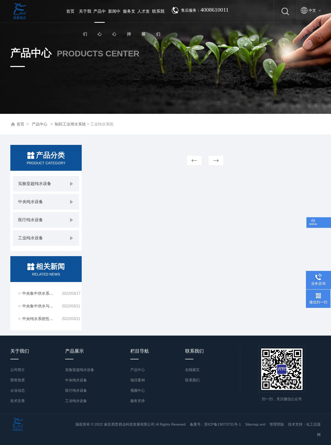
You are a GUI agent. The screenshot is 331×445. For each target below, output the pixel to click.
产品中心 (99, 16)
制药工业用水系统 (70, 124)
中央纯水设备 (30, 201)
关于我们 (85, 16)
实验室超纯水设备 (34, 183)
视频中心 (137, 390)
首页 (70, 11)
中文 (315, 10)
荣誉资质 (17, 380)
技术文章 (17, 401)
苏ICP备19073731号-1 (222, 424)
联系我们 (158, 16)
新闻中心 (114, 16)
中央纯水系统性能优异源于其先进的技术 (42, 318)
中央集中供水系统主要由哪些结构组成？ (42, 293)
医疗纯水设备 (30, 220)
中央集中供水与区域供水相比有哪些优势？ (42, 306)
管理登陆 (276, 424)
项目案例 (137, 380)
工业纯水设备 (30, 238)
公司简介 (17, 370)
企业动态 (17, 390)
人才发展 (143, 16)
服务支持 (129, 16)
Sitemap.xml (255, 424)
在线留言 (192, 370)
